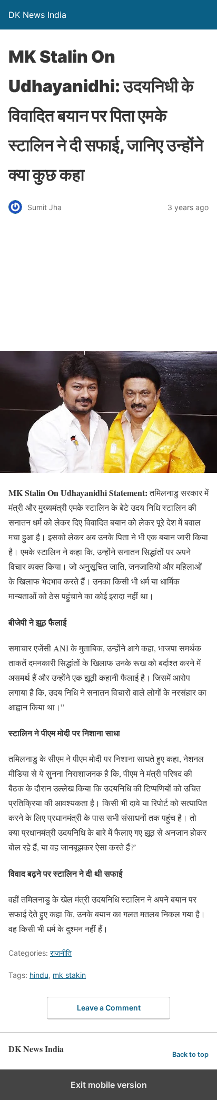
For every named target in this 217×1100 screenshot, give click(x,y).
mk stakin (69, 974)
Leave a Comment (109, 1007)
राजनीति (61, 952)
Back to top (190, 1054)
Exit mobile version (109, 1084)
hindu (38, 974)
